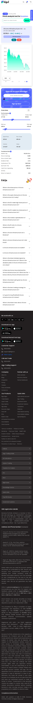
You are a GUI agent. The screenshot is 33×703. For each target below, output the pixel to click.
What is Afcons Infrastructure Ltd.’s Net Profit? (15, 241)
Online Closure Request (18, 434)
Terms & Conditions (18, 99)
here (24, 593)
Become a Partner (22, 377)
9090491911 (7, 361)
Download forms (6, 436)
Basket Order (5, 416)
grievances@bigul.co (13, 587)
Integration (4, 380)
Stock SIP (4, 411)
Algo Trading (20, 399)
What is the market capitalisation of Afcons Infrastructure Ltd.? (14, 219)
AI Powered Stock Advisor (8, 419)
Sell (19, 40)
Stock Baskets (5, 422)
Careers (4, 385)
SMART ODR (22, 431)
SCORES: (28, 609)
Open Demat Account (23, 396)
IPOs (3, 414)
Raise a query (8, 354)
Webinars (19, 409)
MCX (30, 593)
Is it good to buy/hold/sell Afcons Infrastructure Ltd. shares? (13, 296)
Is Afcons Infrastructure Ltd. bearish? (14, 253)
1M (5, 81)
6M (12, 81)
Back (5, 14)
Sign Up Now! (16, 104)
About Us (4, 375)
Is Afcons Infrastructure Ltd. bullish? (14, 248)
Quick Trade (5, 401)
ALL (25, 81)
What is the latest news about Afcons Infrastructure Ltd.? (14, 304)
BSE (7, 595)
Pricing (3, 382)
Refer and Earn (21, 375)
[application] (16, 59)
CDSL (15, 595)
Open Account (32, 15)
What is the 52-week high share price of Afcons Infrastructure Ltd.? (15, 204)
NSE (22, 593)
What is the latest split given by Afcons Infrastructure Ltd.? (15, 281)
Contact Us (5, 390)
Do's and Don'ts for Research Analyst (11, 441)
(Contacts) (24, 527)
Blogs (3, 377)
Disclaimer (4, 431)
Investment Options (22, 404)
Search (27, 20)
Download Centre (22, 401)
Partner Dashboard (22, 380)
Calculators (20, 406)
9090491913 (7, 349)
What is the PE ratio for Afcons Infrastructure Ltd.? (12, 226)
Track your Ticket (13, 431)
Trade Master (5, 399)
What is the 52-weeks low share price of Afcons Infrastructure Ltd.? (15, 211)
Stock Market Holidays (23, 414)
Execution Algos (6, 409)
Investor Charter (6, 434)
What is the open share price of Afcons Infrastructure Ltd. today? (15, 196)
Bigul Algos (4, 396)
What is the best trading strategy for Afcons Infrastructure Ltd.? (14, 289)
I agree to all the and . (17, 99)
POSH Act (19, 444)
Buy (14, 40)
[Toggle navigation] (28, 110)
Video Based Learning (23, 411)
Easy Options (5, 404)
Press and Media (6, 387)
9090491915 (7, 368)
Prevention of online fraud (9, 444)
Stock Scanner (5, 424)
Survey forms (15, 436)
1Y (19, 81)
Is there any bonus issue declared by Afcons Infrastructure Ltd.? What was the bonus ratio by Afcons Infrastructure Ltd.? (16, 272)
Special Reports (21, 416)
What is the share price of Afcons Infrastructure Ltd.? (13, 189)
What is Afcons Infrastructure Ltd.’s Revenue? (14, 234)
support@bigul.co (9, 352)
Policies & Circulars (19, 428)
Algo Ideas (4, 406)
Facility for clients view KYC (9, 439)
